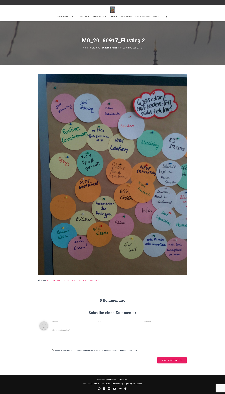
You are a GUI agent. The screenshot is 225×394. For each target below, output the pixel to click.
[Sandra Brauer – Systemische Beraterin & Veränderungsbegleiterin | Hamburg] (112, 10)
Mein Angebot (99, 16)
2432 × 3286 (94, 280)
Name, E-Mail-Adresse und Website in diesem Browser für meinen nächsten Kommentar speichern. (96, 350)
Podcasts (125, 16)
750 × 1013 (82, 280)
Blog (74, 16)
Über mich (84, 16)
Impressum (111, 379)
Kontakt (157, 16)
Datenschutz (123, 379)
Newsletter (101, 379)
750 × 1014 (71, 280)
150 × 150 (51, 280)
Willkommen (62, 16)
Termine (113, 16)
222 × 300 (61, 280)
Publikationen (141, 16)
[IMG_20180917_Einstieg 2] (112, 174)
